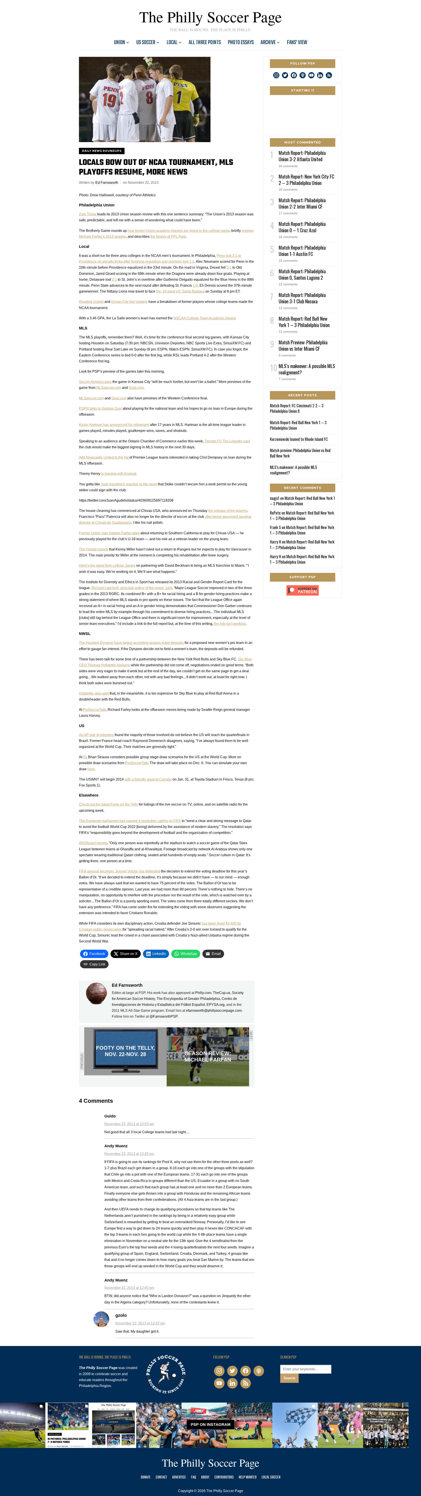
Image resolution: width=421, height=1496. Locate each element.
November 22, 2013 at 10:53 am (129, 1124)
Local (172, 42)
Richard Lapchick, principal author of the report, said (131, 588)
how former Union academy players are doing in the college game (179, 230)
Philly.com (203, 993)
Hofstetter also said (94, 693)
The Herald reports (93, 549)
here (91, 769)
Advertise (179, 1477)
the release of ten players (227, 511)
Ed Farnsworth (106, 182)
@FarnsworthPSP (163, 1016)
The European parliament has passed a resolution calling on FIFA (130, 821)
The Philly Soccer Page (210, 16)
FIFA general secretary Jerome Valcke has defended (119, 871)
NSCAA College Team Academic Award (204, 318)
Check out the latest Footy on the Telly (108, 804)
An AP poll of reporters (96, 735)
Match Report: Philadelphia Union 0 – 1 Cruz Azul (302, 227)
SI (84, 757)
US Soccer (145, 42)
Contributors (224, 1477)
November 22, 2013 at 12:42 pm (140, 1323)
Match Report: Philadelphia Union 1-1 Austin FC (302, 250)
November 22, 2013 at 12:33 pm (129, 1154)
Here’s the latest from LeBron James (107, 565)
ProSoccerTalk (94, 709)
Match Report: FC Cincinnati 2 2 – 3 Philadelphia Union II (296, 408)
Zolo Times (87, 214)
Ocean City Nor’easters (129, 302)
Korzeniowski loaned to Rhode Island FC (299, 439)
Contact (161, 1477)
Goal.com (136, 388)
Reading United (91, 302)
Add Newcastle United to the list (103, 457)
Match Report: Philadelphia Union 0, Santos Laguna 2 (302, 274)
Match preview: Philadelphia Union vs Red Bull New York (300, 453)
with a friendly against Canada (148, 779)
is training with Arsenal (118, 473)
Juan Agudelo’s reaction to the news (129, 484)
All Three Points (205, 42)
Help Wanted (248, 1477)
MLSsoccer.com (108, 388)
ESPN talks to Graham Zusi (100, 408)
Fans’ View (297, 42)
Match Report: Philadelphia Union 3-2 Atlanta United (302, 156)
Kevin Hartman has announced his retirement (114, 425)
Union (119, 42)
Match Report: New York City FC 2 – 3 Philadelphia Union (306, 179)
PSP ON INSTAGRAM (210, 1424)
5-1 (229, 267)
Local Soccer (271, 1477)
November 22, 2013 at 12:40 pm (129, 1288)
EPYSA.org (216, 1004)
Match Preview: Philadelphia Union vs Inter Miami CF (303, 345)
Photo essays (241, 42)
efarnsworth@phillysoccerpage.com (214, 1010)
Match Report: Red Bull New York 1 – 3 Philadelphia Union (304, 321)
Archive (268, 42)
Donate (146, 1477)
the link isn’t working (230, 624)
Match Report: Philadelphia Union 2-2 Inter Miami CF (302, 203)
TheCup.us (221, 993)
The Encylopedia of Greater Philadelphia (188, 999)
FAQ (193, 1477)
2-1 (114, 279)
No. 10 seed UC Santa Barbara (180, 291)
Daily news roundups (101, 150)
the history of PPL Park (168, 236)
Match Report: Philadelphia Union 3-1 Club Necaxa (302, 298)
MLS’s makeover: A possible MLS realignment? (307, 369)
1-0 (195, 285)
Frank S (275, 527)
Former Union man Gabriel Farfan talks (109, 533)
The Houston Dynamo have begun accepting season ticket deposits (131, 643)
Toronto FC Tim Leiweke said (227, 441)
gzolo (121, 1315)
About (205, 1477)
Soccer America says (95, 382)
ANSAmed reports (93, 843)
